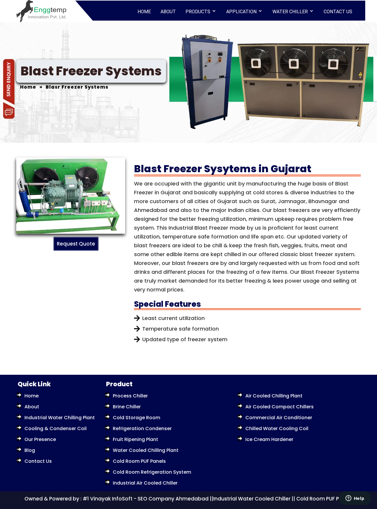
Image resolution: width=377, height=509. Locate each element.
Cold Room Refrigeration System (152, 472)
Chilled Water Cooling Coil (276, 428)
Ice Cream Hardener (269, 439)
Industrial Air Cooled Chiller (145, 483)
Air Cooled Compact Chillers (279, 406)
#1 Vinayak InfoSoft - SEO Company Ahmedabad (146, 498)
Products (198, 11)
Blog (29, 450)
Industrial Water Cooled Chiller (251, 498)
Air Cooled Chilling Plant (273, 395)
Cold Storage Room (136, 417)
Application (241, 11)
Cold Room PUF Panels (139, 461)
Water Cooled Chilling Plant (145, 450)
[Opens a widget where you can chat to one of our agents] (355, 498)
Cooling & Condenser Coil (55, 428)
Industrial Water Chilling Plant (59, 417)
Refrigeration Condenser (142, 428)
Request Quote (76, 243)
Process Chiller (130, 395)
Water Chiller (290, 11)
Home (144, 11)
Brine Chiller (127, 406)
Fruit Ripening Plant (135, 439)
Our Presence (40, 439)
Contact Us (338, 11)
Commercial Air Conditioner (278, 417)
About (168, 11)
